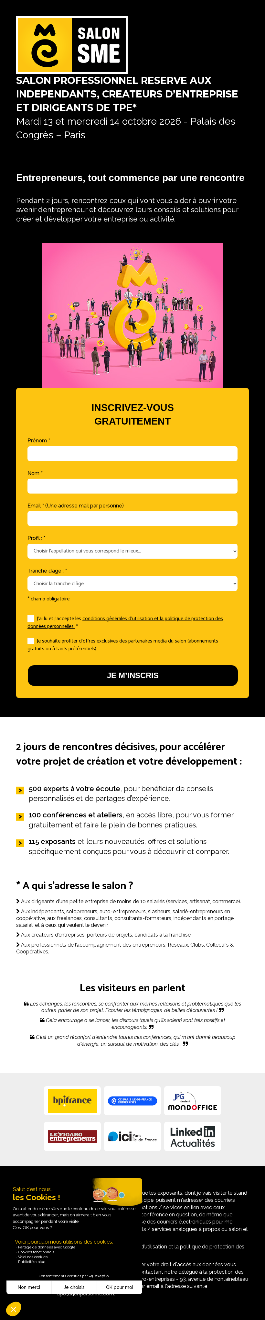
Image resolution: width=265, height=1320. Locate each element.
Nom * (35, 473)
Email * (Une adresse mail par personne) (75, 506)
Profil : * (36, 538)
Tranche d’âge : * (47, 571)
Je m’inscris (133, 675)
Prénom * (38, 441)
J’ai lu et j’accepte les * (125, 622)
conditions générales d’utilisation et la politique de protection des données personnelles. (125, 622)
